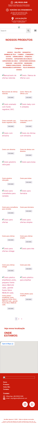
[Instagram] (25, 404)
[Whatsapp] (32, 404)
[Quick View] (6, 97)
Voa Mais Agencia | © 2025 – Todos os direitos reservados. (19, 419)
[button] (35, 30)
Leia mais (10, 97)
